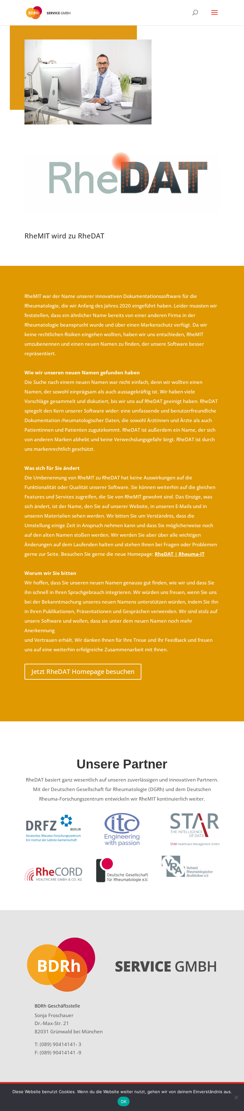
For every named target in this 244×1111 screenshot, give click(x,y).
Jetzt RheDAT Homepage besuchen (82, 671)
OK (124, 1101)
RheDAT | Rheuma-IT (180, 554)
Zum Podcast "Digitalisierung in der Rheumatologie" (108, 697)
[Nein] (236, 1097)
